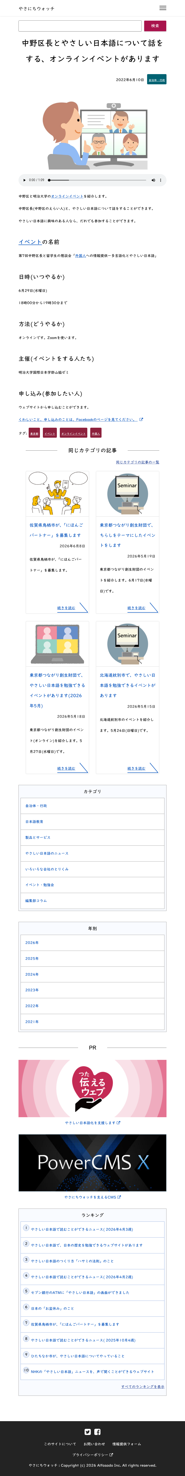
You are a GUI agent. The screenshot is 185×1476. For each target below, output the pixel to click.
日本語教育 (34, 821)
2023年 (32, 990)
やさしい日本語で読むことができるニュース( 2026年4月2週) (82, 1277)
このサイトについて (60, 1444)
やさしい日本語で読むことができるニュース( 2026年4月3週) (82, 1229)
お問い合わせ (94, 1444)
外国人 (80, 255)
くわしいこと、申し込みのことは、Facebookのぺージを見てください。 (81, 419)
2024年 (32, 974)
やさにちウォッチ (36, 8)
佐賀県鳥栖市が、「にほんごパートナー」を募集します (75, 1324)
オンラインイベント (67, 196)
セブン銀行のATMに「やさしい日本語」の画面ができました (80, 1292)
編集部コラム (36, 901)
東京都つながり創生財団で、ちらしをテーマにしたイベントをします (127, 535)
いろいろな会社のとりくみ (47, 869)
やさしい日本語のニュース (47, 853)
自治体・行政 (157, 80)
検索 (155, 26)
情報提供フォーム (126, 1444)
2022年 (32, 1006)
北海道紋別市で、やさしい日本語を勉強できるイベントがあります (127, 685)
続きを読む (66, 608)
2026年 (32, 942)
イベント (30, 242)
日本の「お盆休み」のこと (52, 1308)
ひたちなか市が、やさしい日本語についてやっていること (78, 1356)
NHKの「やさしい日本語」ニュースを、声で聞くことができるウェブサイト (92, 1372)
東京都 (34, 433)
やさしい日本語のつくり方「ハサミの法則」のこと (72, 1261)
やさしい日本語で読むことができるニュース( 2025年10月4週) (83, 1340)
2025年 (32, 958)
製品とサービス (38, 837)
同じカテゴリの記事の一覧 (137, 462)
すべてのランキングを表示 (142, 1387)
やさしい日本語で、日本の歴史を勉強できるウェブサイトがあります (87, 1245)
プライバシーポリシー (92, 1455)
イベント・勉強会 (39, 885)
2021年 (32, 1022)
